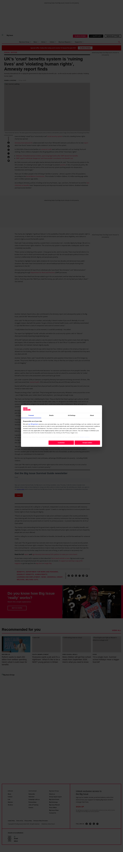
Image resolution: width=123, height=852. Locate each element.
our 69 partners (33, 424)
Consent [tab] (31, 415)
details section (84, 437)
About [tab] (92, 415)
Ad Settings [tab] (71, 415)
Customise (61, 442)
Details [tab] (51, 415)
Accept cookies (87, 442)
